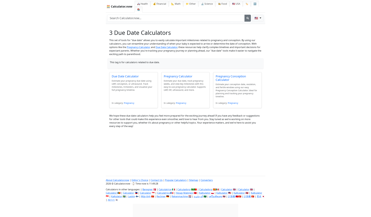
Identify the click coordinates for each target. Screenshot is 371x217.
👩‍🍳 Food (222, 3)
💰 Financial (159, 3)
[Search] (247, 18)
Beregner (147, 189)
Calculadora (183, 189)
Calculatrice (163, 193)
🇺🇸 (256, 18)
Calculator (226, 189)
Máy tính (146, 196)
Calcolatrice (165, 189)
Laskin (131, 196)
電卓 (259, 196)
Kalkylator (116, 196)
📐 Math (176, 3)
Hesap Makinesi (184, 193)
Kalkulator (204, 193)
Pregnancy (129, 103)
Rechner (161, 196)
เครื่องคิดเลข (215, 196)
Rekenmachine (180, 196)
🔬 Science (207, 3)
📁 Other (191, 3)
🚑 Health (142, 3)
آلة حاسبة (198, 196)
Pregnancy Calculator (138, 47)
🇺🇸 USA (236, 3)
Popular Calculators (176, 180)
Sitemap (193, 180)
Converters (207, 180)
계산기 (111, 199)
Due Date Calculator (166, 47)
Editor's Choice (140, 180)
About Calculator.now (117, 180)
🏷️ (246, 3)
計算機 (231, 196)
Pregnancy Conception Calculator (231, 78)
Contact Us (157, 180)
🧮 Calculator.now (119, 6)
